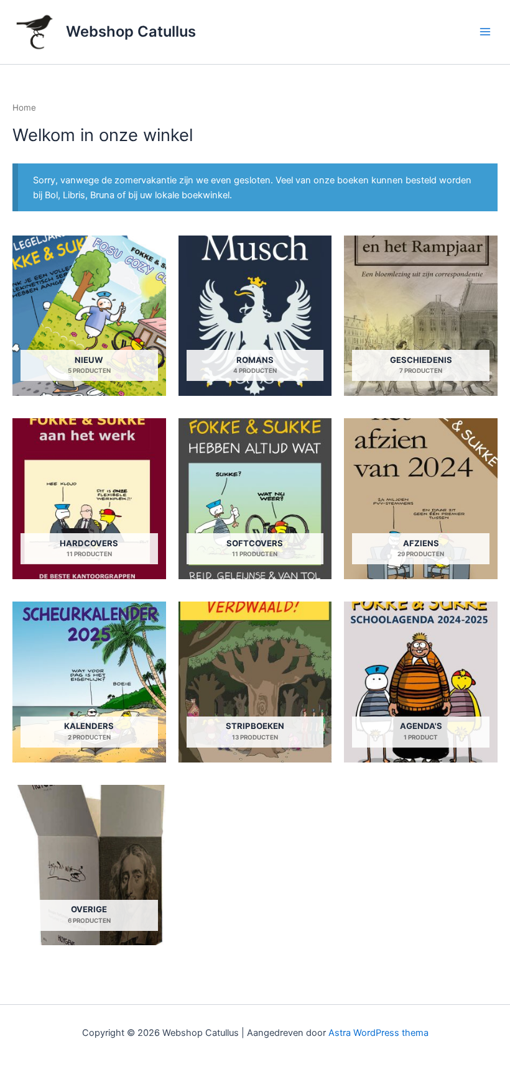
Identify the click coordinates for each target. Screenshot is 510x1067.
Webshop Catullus (131, 31)
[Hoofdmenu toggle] (485, 31)
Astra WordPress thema (378, 1032)
